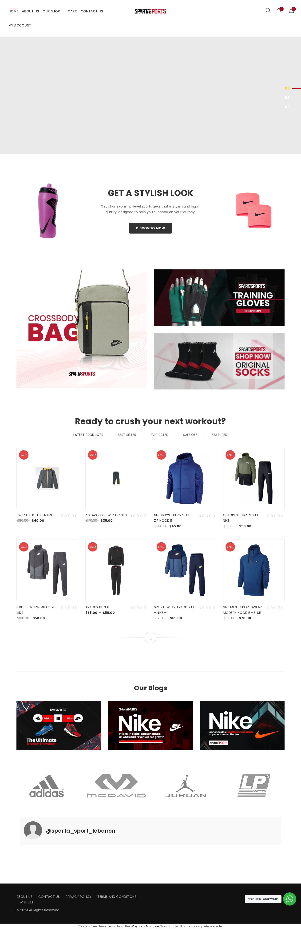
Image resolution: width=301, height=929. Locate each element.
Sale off (190, 434)
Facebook (155, 895)
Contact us (49, 896)
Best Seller (127, 434)
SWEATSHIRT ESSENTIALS (35, 515)
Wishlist (27, 902)
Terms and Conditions (116, 896)
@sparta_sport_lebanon (80, 831)
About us (24, 896)
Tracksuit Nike (97, 607)
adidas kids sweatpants (106, 515)
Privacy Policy (78, 896)
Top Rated (160, 434)
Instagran (163, 895)
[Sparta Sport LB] (150, 11)
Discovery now (150, 228)
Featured (219, 434)
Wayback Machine (145, 926)
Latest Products (88, 434)
